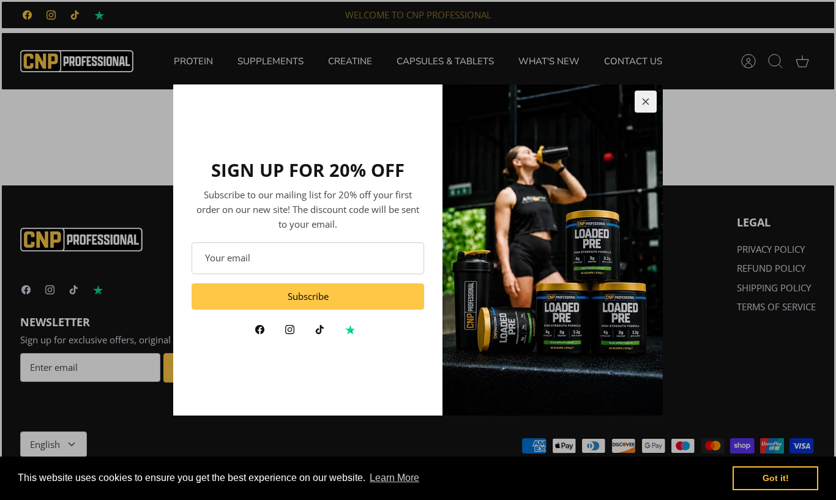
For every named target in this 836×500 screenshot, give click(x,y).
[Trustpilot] (350, 329)
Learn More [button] (394, 477)
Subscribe (308, 296)
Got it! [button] (776, 478)
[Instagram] (290, 329)
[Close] (646, 102)
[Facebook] (260, 329)
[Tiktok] (320, 329)
